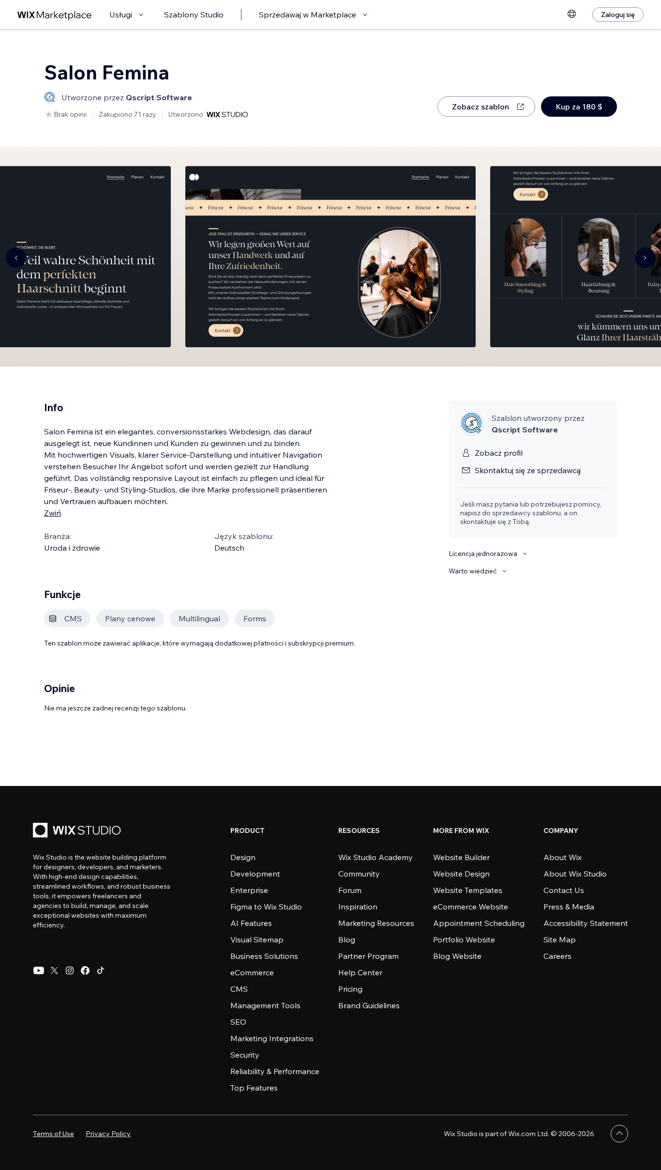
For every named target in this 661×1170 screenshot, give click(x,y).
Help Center (360, 972)
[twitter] (54, 970)
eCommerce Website (470, 906)
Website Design (461, 873)
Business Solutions (264, 956)
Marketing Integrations (272, 1038)
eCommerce (252, 972)
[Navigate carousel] (16, 257)
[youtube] (39, 970)
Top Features (254, 1088)
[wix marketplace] (54, 14)
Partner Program (368, 956)
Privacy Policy (108, 1133)
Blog (346, 939)
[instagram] (69, 970)
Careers (557, 956)
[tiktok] (100, 970)
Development (255, 873)
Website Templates (467, 890)
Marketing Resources (376, 923)
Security (244, 1055)
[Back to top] (619, 1133)
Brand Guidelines (369, 1005)
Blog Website (457, 956)
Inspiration (357, 906)
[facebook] (85, 970)
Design (242, 857)
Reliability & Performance (274, 1071)
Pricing (350, 989)
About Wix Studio (575, 873)
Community (359, 873)
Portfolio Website (464, 939)
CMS (239, 989)
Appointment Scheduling (479, 923)
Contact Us (563, 890)
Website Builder (461, 857)
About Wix (562, 857)
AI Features (251, 923)
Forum (349, 890)
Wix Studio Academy (375, 857)
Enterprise (249, 890)
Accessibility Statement (585, 923)
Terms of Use (53, 1133)
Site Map (559, 939)
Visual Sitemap (257, 939)
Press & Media (568, 906)
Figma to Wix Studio (266, 906)
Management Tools (265, 1005)
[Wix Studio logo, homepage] (78, 831)
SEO (238, 1022)
